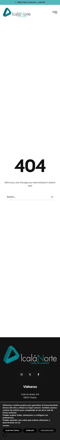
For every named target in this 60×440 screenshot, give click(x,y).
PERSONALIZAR (47, 430)
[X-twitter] (30, 374)
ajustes (6, 425)
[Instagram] (21, 374)
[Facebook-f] (38, 374)
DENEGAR (30, 430)
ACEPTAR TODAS (12, 430)
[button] (54, 12)
